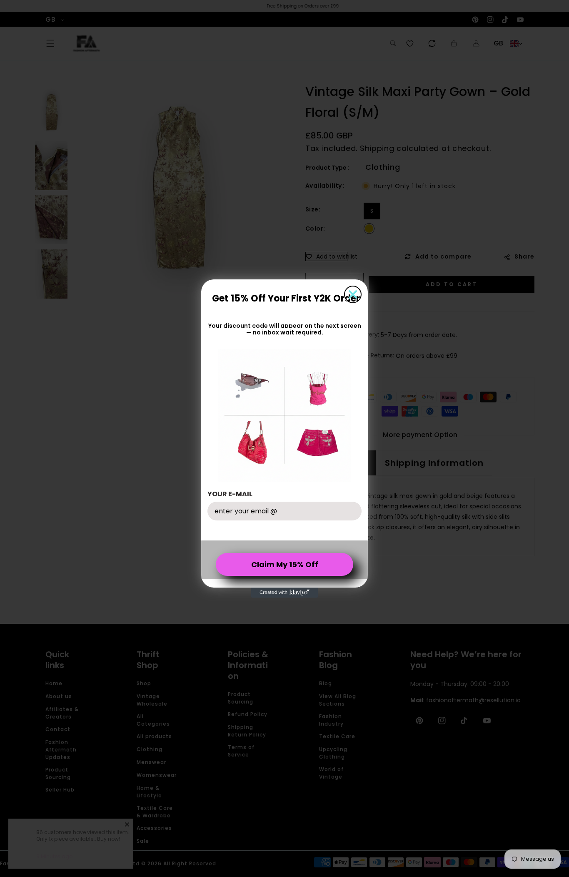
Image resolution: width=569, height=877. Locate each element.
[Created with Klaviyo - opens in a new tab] (284, 593)
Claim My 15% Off (284, 564)
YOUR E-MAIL (229, 494)
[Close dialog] (352, 294)
